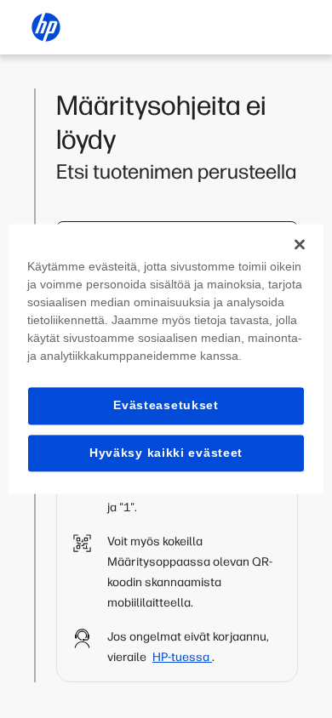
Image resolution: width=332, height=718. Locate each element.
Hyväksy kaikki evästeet (166, 452)
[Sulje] (299, 244)
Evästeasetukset (166, 405)
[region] (166, 358)
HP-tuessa (182, 657)
